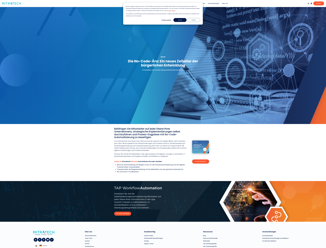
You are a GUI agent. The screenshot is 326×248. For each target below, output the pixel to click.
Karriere (87, 241)
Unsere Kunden (148, 235)
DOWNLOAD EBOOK (200, 161)
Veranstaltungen (213, 3)
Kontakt (318, 3)
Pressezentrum (89, 246)
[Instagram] (51, 239)
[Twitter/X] (39, 239)
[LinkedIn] (35, 239)
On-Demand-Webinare (269, 241)
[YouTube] (47, 239)
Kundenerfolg (149, 232)
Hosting (146, 241)
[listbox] (45, 246)
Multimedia (206, 241)
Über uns (225, 3)
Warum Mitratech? (90, 235)
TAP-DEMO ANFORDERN (122, 213)
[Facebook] (43, 239)
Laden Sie (118, 161)
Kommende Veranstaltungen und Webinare (275, 238)
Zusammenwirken (267, 235)
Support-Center (149, 244)
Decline (194, 20)
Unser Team (88, 238)
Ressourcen (208, 232)
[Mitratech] (11, 3)
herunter (134, 161)
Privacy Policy (171, 10)
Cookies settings (166, 20)
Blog (204, 235)
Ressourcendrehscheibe (210, 238)
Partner (87, 244)
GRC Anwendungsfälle (210, 246)
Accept (180, 20)
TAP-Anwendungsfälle (210, 244)
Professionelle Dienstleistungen (153, 238)
